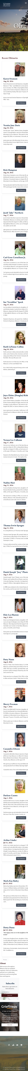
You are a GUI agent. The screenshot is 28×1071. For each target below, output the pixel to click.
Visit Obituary (21, 103)
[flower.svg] (21, 1045)
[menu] (25, 3)
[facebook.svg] (9, 1045)
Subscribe (9, 995)
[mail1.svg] (17, 1045)
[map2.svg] (13, 1045)
